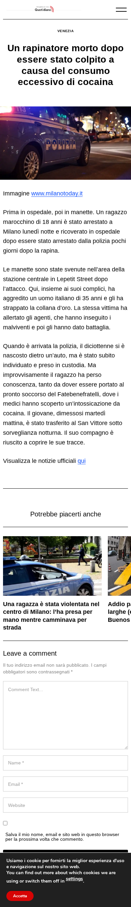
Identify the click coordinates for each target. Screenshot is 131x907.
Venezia (65, 31)
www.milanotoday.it (57, 193)
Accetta (20, 896)
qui (82, 461)
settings (74, 879)
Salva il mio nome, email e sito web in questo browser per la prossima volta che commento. (62, 837)
